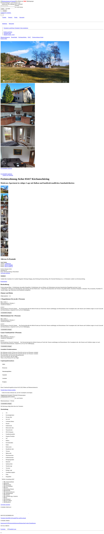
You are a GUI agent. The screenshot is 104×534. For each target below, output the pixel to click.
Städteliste (4, 23)
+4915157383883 (8, 265)
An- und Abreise (19, 7)
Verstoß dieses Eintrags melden (8, 390)
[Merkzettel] (12, 12)
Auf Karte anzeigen (5, 273)
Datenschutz (22, 523)
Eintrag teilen (4, 38)
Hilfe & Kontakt (12, 518)
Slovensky (21, 17)
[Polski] (5, 25)
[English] (1, 25)
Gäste (8, 8)
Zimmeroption (22, 395)
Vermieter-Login (8, 28)
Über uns (18, 518)
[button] (3, 20)
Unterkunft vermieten (6, 12)
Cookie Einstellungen (30, 523)
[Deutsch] (3, 25)
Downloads (23, 518)
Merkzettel (11, 23)
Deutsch (10, 17)
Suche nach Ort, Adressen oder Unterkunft (12, 4)
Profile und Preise (8, 32)
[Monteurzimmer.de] (8, 513)
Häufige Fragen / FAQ (9, 34)
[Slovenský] (7, 25)
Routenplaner (4, 281)
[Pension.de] (22, 513)
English (4, 17)
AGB (7, 523)
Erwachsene (12, 396)
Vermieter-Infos (7, 33)
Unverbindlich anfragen (6, 168)
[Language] (2, 14)
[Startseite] (8, 172)
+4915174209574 (8, 266)
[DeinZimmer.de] (36, 513)
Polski (15, 17)
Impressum (3, 523)
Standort (17, 5)
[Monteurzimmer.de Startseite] (8, 1)
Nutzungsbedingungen (14, 523)
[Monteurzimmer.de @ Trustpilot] (11, 529)
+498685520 (8, 263)
